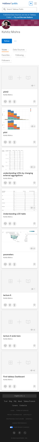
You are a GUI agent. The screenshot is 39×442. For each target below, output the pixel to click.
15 (34, 330)
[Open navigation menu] (35, 3)
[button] (14, 432)
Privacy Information (14, 414)
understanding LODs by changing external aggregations (18, 174)
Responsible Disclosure (15, 419)
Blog (10, 401)
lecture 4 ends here (11, 336)
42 (34, 370)
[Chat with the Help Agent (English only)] (31, 3)
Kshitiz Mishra (7, 95)
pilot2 (5, 92)
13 (34, 167)
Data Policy (28, 414)
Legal (13, 410)
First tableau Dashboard (14, 377)
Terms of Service (22, 410)
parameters (8, 254)
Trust (5, 401)
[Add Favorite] (34, 102)
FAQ (15, 401)
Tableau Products (29, 401)
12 (34, 208)
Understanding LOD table (14, 214)
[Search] (4, 9)
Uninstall (29, 419)
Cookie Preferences (19, 423)
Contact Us (23, 405)
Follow (6, 41)
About (20, 401)
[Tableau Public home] (10, 3)
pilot (5, 132)
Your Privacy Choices (21, 427)
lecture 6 (7, 295)
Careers (15, 405)
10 (34, 248)
